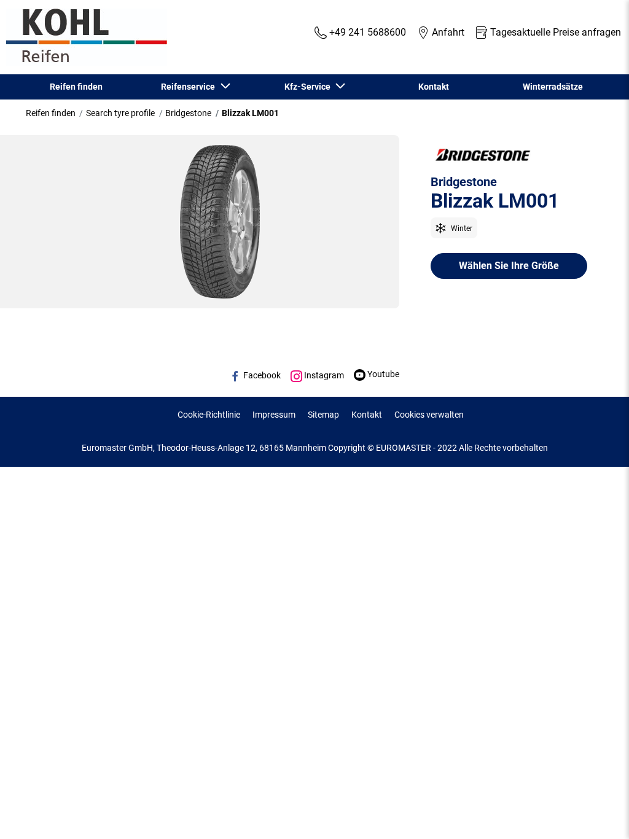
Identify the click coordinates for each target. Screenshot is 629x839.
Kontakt (366, 414)
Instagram (323, 375)
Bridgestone (188, 113)
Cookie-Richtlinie (209, 414)
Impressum (273, 414)
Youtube (382, 374)
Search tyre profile (120, 113)
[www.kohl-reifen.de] (83, 37)
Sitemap (323, 414)
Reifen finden (51, 113)
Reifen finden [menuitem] (76, 87)
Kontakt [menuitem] (433, 87)
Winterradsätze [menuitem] (553, 87)
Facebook (261, 375)
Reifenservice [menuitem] (190, 87)
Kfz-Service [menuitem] (309, 87)
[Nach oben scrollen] (597, 813)
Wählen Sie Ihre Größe (509, 265)
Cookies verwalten (429, 414)
